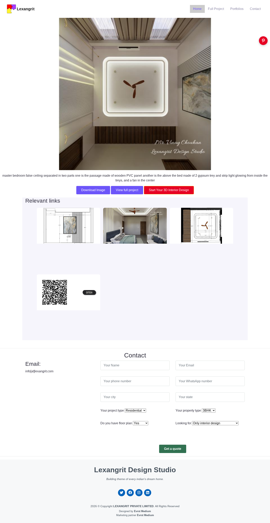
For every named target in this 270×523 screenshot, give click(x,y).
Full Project (216, 9)
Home (197, 9)
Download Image (93, 190)
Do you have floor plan (116, 423)
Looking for (183, 423)
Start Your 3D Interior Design (169, 190)
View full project (127, 190)
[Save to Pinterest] (263, 40)
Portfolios (237, 9)
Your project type (112, 410)
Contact (255, 9)
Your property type (188, 410)
